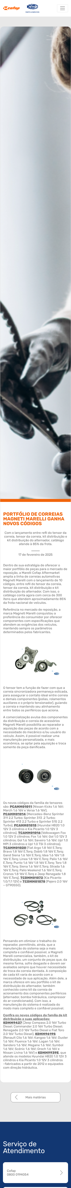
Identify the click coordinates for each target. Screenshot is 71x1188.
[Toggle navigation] (62, 8)
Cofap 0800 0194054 (18, 1172)
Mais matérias (35, 1097)
